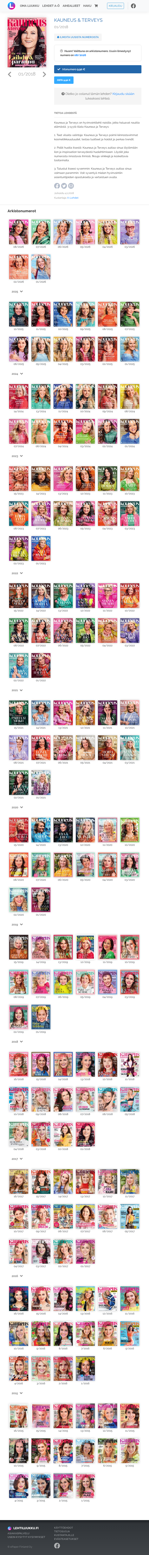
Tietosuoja (62, 1531)
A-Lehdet (72, 197)
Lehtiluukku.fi (26, 1528)
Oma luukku (29, 6)
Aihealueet (71, 6)
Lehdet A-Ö (51, 6)
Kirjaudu (115, 5)
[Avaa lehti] (18, 230)
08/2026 (80, 55)
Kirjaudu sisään (123, 94)
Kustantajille (64, 1535)
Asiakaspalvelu (18, 1533)
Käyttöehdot (63, 1527)
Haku (87, 6)
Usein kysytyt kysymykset (26, 1537)
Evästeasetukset (66, 1539)
